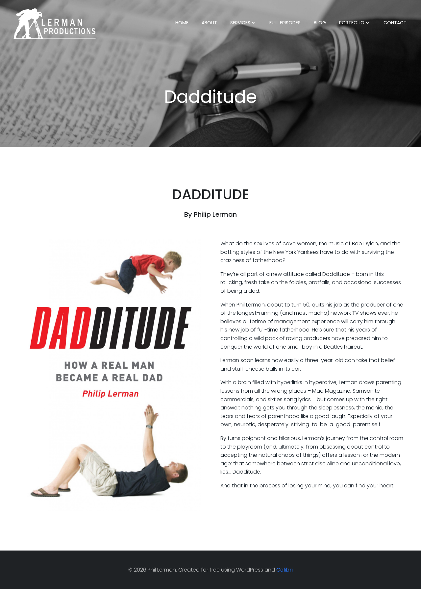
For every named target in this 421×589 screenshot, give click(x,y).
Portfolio (351, 22)
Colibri (284, 570)
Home (181, 22)
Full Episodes (285, 22)
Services (240, 22)
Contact (395, 22)
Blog (320, 22)
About (209, 22)
